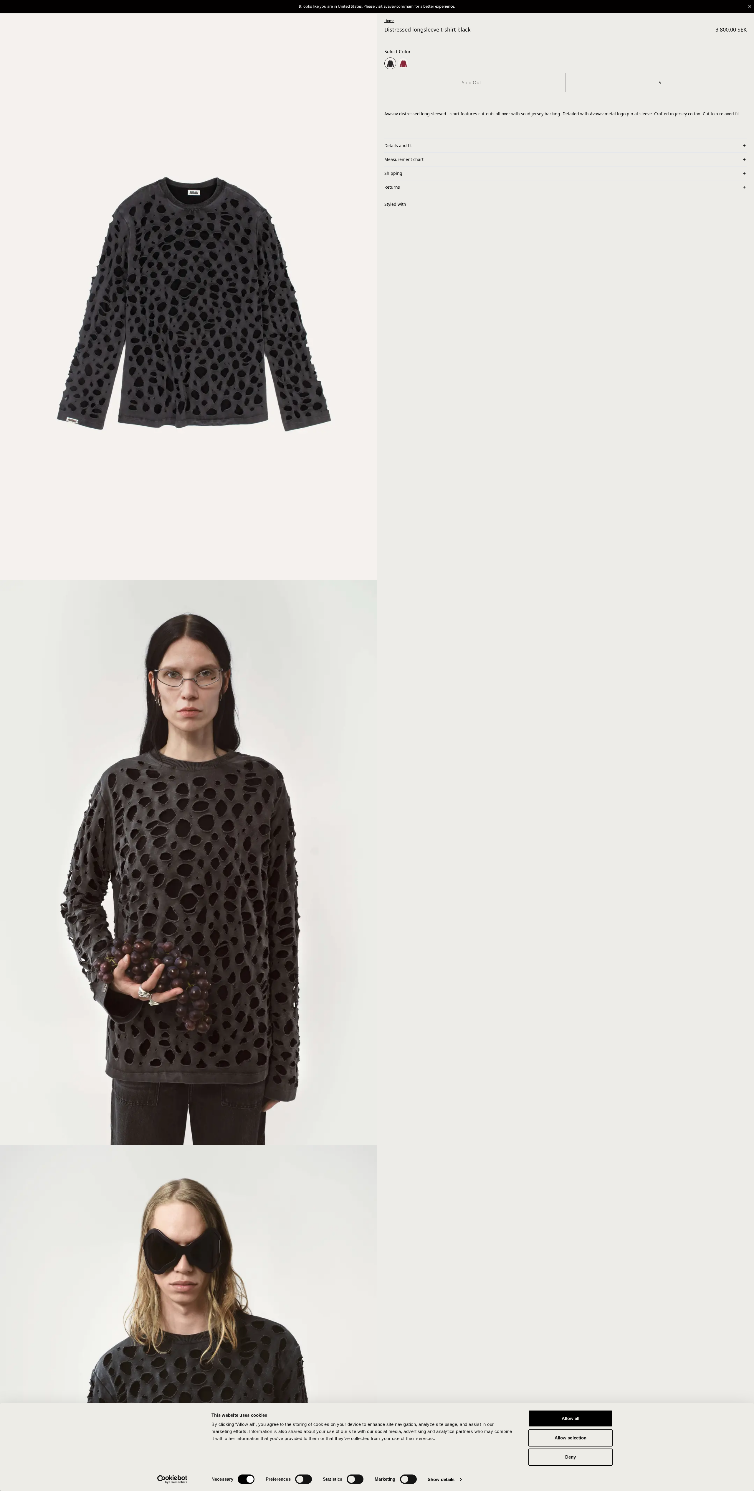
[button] (377, 6)
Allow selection (571, 1437)
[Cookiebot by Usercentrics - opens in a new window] (172, 1479)
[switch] (303, 1479)
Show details (441, 1479)
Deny (570, 1456)
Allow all (571, 1418)
